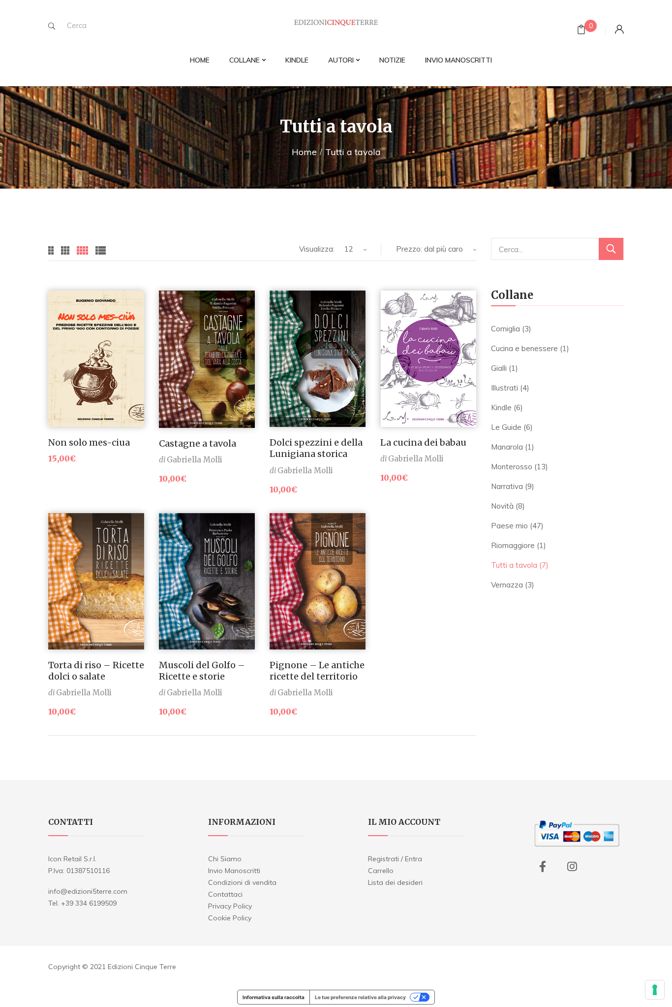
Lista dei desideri (395, 882)
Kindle (501, 407)
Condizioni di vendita (242, 882)
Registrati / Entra (395, 858)
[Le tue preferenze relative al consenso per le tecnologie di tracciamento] (654, 989)
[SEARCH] (51, 26)
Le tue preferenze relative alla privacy (360, 997)
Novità (502, 506)
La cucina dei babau (423, 442)
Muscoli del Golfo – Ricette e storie (202, 670)
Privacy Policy (230, 906)
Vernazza (507, 584)
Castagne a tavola (197, 443)
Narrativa (507, 486)
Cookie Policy (229, 917)
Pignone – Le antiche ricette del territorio (317, 670)
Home (304, 152)
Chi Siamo (225, 858)
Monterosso (511, 466)
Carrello (381, 870)
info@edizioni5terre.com (87, 891)
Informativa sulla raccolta (274, 997)
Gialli (499, 368)
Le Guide (506, 427)
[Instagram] (572, 866)
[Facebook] (542, 866)
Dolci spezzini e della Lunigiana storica (316, 448)
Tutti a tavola (514, 565)
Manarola (507, 447)
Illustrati (504, 387)
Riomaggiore (513, 545)
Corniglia (505, 328)
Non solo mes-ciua (89, 442)
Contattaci (225, 894)
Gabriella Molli (194, 459)
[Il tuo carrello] (581, 30)
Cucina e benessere (524, 348)
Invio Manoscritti (234, 870)
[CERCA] (611, 249)
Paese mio (509, 525)
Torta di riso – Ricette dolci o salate (96, 670)
